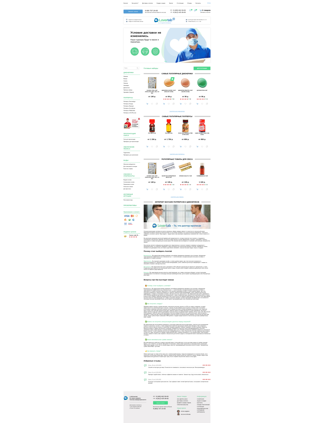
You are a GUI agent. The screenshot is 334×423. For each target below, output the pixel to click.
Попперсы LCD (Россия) (130, 112)
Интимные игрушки (128, 195)
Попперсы (128, 98)
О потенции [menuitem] (180, 3)
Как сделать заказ (182, 399)
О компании (200, 399)
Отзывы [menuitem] (189, 3)
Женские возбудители (129, 164)
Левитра (126, 83)
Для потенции (202, 68)
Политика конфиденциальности (138, 399)
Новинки (126, 76)
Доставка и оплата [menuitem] (147, 3)
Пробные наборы (128, 90)
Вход (208, 3)
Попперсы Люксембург (130, 101)
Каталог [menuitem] (126, 3)
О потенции (200, 406)
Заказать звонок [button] (133, 11)
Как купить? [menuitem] (135, 3)
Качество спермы (128, 168)
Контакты (200, 402)
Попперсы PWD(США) (129, 110)
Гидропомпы (127, 152)
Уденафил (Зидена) (129, 92)
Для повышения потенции (130, 166)
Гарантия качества (182, 404)
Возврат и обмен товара (184, 402)
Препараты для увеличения (131, 155)
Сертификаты (201, 412)
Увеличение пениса (129, 148)
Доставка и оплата (182, 401)
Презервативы (130, 205)
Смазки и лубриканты (129, 175)
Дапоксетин (127, 87)
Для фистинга (127, 188)
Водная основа (127, 179)
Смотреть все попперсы (177, 154)
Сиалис (125, 81)
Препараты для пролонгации (131, 141)
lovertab (135, 396)
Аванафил (126, 85)
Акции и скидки (201, 401)
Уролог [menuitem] (171, 3)
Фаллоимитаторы (128, 200)
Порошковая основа (129, 184)
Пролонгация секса (130, 134)
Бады (126, 160)
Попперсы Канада (128, 103)
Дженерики (129, 72)
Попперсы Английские (129, 108)
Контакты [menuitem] (198, 3)
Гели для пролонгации (129, 139)
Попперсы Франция (129, 106)
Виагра (125, 78)
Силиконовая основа (129, 182)
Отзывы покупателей (203, 404)
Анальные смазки (128, 186)
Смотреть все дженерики (177, 111)
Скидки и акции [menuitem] (161, 3)
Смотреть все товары (177, 197)
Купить (147, 103)
